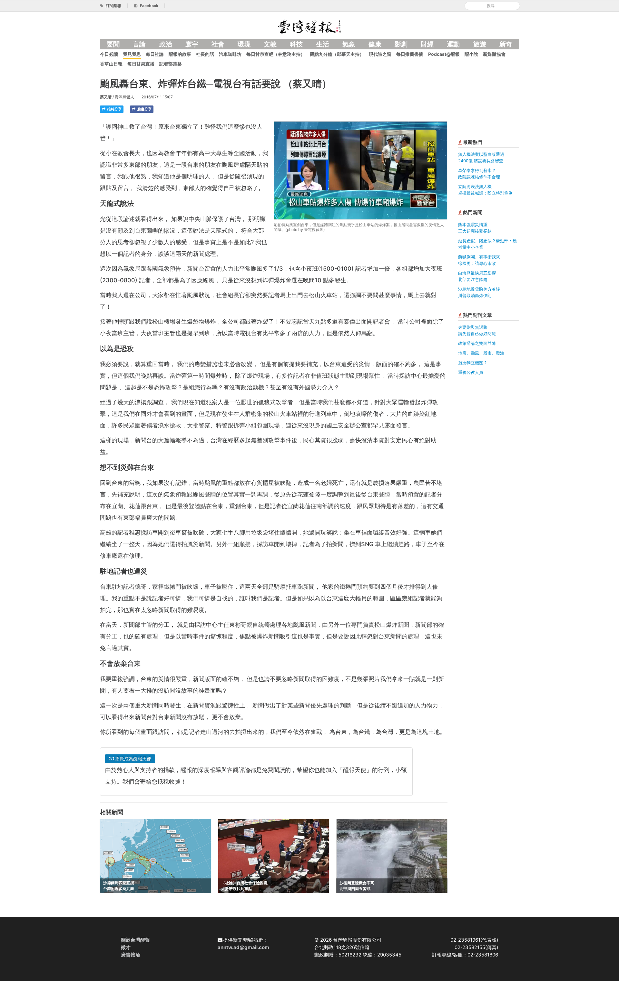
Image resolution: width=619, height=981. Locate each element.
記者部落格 (170, 63)
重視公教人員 (470, 372)
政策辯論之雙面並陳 (477, 343)
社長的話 (205, 54)
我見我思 (132, 54)
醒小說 (471, 54)
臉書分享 (144, 109)
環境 (244, 44)
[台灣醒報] (309, 25)
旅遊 (479, 44)
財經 (427, 44)
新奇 (505, 44)
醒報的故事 (180, 54)
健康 (374, 44)
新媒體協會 (494, 54)
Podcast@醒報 (444, 54)
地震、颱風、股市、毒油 (481, 352)
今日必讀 (109, 54)
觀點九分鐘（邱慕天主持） (337, 54)
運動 (453, 44)
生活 (322, 44)
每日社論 (155, 54)
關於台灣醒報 (135, 940)
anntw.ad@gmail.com (243, 947)
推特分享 (114, 109)
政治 (165, 44)
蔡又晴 (106, 97)
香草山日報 (111, 63)
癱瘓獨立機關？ (472, 362)
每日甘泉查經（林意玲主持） (275, 54)
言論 (139, 44)
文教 (270, 44)
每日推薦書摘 (409, 54)
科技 (296, 44)
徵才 (126, 947)
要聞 (113, 44)
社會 (217, 44)
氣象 (348, 44)
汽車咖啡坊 (230, 54)
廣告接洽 (130, 955)
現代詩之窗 (380, 54)
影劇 (401, 44)
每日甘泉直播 (140, 63)
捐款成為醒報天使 (132, 758)
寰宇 (191, 44)
